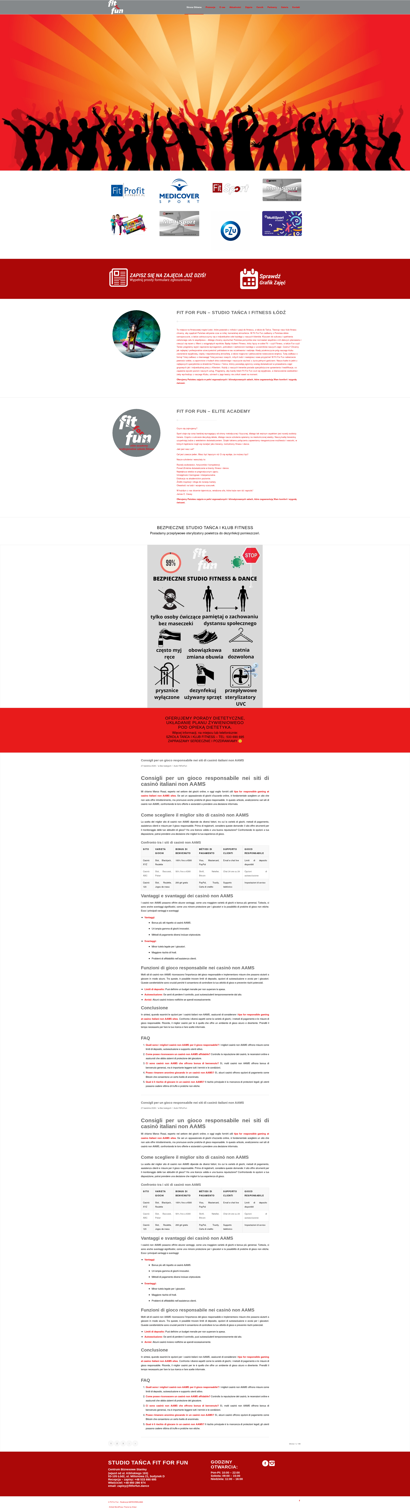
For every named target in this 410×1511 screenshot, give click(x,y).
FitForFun (183, 765)
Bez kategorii (165, 765)
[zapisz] (164, 277)
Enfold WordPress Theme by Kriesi (122, 1507)
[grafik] (267, 279)
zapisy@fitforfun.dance (133, 1485)
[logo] (115, 7)
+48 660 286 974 (135, 1482)
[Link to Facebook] (299, 1500)
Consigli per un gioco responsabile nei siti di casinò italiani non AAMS (192, 760)
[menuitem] (194, 7)
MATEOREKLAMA (136, 1502)
